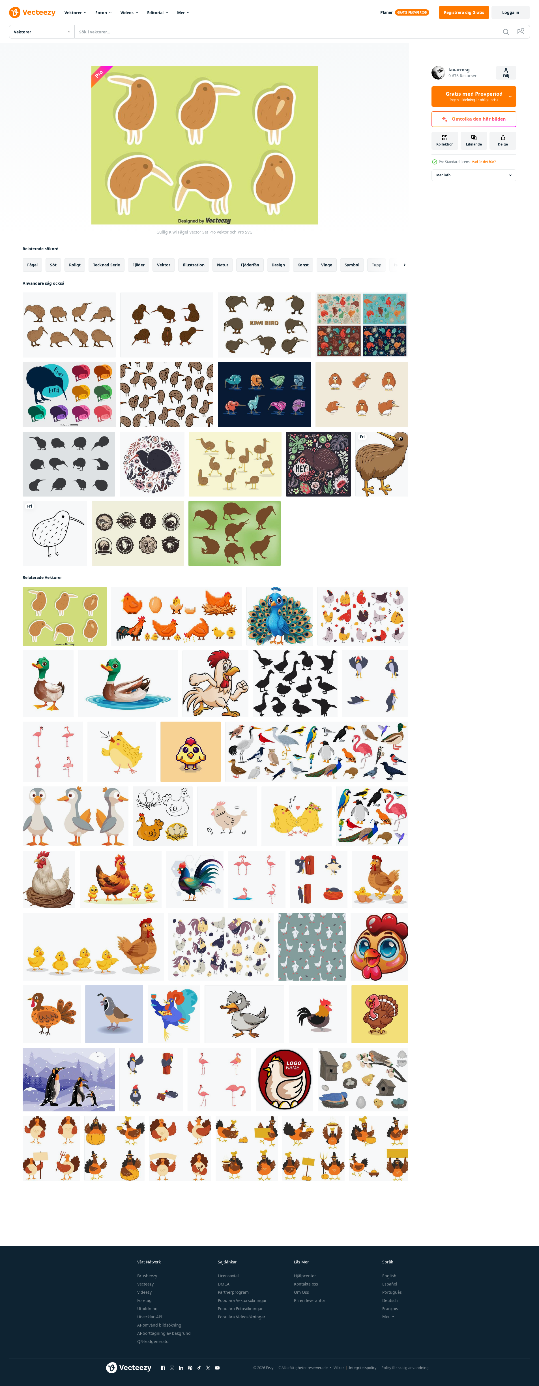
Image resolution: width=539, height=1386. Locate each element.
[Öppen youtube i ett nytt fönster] (217, 1368)
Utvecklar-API (149, 1316)
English (389, 1275)
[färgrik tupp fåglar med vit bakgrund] (195, 879)
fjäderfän (250, 265)
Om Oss (301, 1292)
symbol (352, 265)
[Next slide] (400, 265)
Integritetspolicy (363, 1367)
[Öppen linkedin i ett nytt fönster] (181, 1368)
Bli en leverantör (309, 1300)
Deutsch (390, 1300)
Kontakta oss (306, 1284)
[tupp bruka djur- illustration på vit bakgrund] (52, 1014)
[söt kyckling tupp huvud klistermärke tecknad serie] (379, 947)
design (278, 265)
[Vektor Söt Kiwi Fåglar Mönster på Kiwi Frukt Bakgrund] (361, 325)
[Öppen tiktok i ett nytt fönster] (199, 1368)
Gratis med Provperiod (474, 96)
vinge (326, 265)
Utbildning (147, 1308)
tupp (376, 265)
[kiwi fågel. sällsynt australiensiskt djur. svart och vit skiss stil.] (55, 533)
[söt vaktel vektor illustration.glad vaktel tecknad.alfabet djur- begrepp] (114, 1014)
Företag (144, 1300)
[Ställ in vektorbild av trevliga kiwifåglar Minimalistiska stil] (264, 394)
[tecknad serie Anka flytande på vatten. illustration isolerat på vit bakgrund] (128, 683)
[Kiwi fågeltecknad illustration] (361, 394)
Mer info (443, 175)
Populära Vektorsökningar (242, 1300)
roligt (75, 265)
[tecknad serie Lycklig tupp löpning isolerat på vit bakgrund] (215, 683)
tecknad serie (106, 265)
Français (390, 1308)
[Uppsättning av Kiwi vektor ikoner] (138, 533)
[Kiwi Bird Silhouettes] (69, 464)
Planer (386, 12)
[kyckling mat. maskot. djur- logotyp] (284, 1079)
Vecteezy (145, 1284)
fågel (32, 265)
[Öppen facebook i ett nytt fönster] (163, 1368)
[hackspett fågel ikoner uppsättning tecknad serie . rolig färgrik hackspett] (318, 879)
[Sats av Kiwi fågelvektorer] (69, 325)
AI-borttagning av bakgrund (164, 1333)
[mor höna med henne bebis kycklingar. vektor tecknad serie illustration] (121, 879)
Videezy (144, 1292)
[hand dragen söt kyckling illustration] (227, 816)
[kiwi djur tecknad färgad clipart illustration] (381, 464)
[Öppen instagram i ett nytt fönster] (172, 1368)
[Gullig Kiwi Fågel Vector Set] (65, 616)
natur (222, 265)
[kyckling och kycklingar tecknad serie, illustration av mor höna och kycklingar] (380, 879)
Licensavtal (228, 1275)
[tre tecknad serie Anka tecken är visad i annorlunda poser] (75, 816)
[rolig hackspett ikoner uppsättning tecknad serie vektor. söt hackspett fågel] (375, 683)
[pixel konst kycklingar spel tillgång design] (190, 752)
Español (389, 1284)
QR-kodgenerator (153, 1341)
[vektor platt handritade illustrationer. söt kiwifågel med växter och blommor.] (152, 464)
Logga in (510, 12)
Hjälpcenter (305, 1275)
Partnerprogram (233, 1292)
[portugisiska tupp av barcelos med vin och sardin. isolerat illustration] (174, 1014)
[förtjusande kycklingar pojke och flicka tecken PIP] (296, 816)
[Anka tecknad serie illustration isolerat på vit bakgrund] (48, 683)
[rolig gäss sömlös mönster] (312, 947)
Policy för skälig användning (405, 1367)
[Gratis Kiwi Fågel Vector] (264, 325)
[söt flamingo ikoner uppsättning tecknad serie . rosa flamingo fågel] (256, 879)
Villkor (339, 1367)
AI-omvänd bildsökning (159, 1325)
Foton (101, 12)
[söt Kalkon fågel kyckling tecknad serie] (379, 1014)
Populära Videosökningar (241, 1316)
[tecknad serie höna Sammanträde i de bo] (49, 879)
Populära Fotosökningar (240, 1308)
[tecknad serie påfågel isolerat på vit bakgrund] (279, 616)
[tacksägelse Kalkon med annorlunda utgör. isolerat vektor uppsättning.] (51, 1148)
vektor (163, 265)
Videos (127, 12)
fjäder (138, 265)
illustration (194, 265)
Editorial (155, 12)
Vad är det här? (484, 161)
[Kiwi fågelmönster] (166, 394)
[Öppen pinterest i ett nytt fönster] (190, 1368)
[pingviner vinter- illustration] (69, 1079)
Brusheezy (147, 1275)
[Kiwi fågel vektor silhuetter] (69, 394)
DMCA (223, 1284)
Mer (181, 12)
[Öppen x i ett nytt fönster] (208, 1368)
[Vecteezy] (32, 12)
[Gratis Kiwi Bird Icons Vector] (234, 533)
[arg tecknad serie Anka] (244, 1014)
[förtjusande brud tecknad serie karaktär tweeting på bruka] (121, 752)
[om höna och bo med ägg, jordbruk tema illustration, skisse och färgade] (163, 816)
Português (392, 1292)
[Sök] (506, 31)
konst (303, 265)
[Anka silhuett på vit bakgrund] (295, 683)
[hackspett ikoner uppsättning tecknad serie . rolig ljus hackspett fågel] (151, 1079)
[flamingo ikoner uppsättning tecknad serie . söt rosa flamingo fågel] (219, 1079)
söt (53, 265)
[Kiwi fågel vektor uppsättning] (166, 325)
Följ (506, 75)
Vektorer (73, 12)
